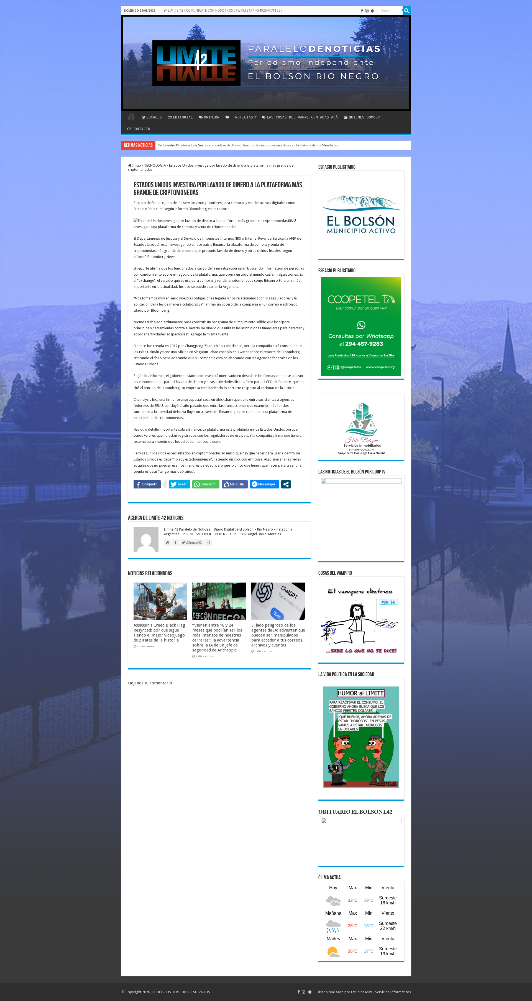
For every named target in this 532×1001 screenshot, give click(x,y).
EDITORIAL (183, 117)
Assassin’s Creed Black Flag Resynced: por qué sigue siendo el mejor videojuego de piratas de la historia (159, 633)
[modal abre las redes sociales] (286, 484)
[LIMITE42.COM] (266, 63)
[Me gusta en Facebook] (235, 484)
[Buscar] (407, 10)
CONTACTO (141, 129)
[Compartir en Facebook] (147, 484)
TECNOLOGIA (155, 165)
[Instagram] (367, 10)
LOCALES (154, 117)
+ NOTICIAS (242, 117)
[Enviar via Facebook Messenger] (264, 484)
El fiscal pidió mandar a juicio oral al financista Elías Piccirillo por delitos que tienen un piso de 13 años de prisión (244, 145)
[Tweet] (179, 484)
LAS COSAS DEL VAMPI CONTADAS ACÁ (302, 117)
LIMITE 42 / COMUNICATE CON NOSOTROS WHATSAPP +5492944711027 (224, 10)
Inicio (136, 165)
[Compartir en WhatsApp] (205, 484)
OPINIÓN (211, 117)
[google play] (372, 10)
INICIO (131, 116)
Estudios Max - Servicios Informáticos (381, 992)
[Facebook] (362, 10)
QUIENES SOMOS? (364, 117)
